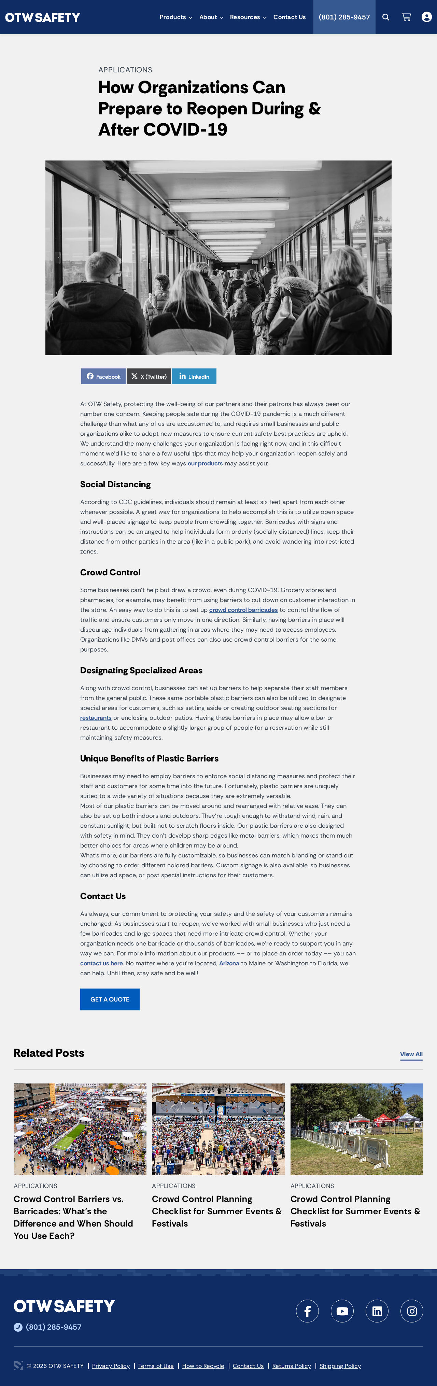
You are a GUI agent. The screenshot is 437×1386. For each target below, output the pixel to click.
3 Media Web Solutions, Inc (18, 1365)
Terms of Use (156, 1366)
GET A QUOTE (109, 999)
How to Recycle (203, 1366)
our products (205, 463)
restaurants (96, 718)
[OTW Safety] (42, 17)
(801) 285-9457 (344, 17)
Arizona (229, 963)
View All (411, 1054)
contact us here (101, 963)
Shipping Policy (340, 1366)
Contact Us (289, 17)
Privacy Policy (111, 1366)
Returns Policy (291, 1366)
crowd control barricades (243, 610)
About (208, 17)
